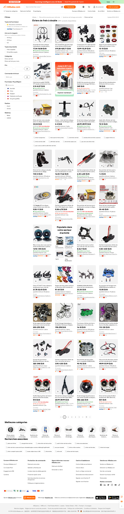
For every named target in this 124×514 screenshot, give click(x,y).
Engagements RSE (9, 471)
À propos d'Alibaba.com (11, 460)
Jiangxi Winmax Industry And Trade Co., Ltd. (64, 370)
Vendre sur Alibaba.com (106, 464)
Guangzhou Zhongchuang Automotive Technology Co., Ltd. (42, 254)
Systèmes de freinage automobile (72, 17)
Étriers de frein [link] (89, 17)
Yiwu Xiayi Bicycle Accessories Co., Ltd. (86, 297)
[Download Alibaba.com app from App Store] (100, 497)
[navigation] (17, 217)
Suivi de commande (105, 471)
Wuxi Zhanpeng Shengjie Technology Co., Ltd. (86, 216)
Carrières (6, 474)
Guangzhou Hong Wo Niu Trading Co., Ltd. (86, 91)
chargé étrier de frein (26, 443)
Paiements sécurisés (33, 464)
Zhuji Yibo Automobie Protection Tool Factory (64, 128)
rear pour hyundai (59, 447)
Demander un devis (57, 469)
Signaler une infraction (82, 481)
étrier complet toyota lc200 (15, 451)
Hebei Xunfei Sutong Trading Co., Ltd (42, 296)
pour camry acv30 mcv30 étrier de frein (45, 145)
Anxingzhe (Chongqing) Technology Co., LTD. (64, 293)
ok (27, 68)
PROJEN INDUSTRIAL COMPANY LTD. (64, 178)
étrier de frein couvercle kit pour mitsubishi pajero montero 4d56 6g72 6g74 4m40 (29, 447)
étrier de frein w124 (40, 141)
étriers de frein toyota (72, 451)
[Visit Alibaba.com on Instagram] (112, 485)
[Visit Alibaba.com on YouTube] (115, 485)
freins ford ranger (104, 447)
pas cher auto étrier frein (88, 141)
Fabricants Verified (57, 466)
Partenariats (103, 478)
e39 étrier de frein (55, 141)
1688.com (43, 505)
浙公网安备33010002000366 (91, 511)
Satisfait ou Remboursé (34, 467)
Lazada (62, 505)
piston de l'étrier (12, 443)
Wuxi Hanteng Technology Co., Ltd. (42, 131)
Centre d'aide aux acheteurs (84, 464)
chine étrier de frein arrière (45, 443)
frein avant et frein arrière (57, 137)
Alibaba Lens (12, 497)
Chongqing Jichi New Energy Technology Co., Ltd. (108, 333)
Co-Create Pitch (8, 467)
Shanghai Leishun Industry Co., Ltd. (86, 129)
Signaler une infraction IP (83, 478)
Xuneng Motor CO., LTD (105, 90)
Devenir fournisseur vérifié (107, 474)
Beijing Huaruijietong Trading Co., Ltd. (108, 215)
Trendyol (81, 505)
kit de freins (49, 451)
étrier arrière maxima (74, 447)
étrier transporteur (40, 137)
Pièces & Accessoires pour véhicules (49, 17)
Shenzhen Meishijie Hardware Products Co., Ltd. (86, 254)
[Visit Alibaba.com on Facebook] (101, 485)
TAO (76, 505)
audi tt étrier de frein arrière (64, 443)
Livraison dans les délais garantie (37, 471)
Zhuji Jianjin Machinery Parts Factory (108, 254)
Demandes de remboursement (84, 474)
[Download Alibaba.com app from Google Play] (114, 497)
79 (86, 417)
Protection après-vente (34, 474)
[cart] (89, 7)
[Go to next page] (90, 417)
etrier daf (59, 451)
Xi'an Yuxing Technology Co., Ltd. (42, 94)
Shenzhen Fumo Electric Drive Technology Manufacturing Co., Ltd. (64, 331)
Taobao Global (69, 505)
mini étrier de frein (74, 137)
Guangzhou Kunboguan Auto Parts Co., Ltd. (86, 367)
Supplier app (49, 497)
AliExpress (36, 505)
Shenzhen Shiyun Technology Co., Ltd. (42, 333)
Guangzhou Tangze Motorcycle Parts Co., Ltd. (42, 214)
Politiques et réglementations (36, 483)
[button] (62, 7)
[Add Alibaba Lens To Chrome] (29, 497)
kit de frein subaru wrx (70, 141)
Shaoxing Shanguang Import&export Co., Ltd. (64, 219)
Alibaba (34, 17)
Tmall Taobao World (53, 505)
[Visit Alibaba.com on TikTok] (119, 485)
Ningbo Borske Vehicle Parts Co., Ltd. (86, 331)
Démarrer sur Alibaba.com (107, 467)
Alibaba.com (90, 497)
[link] (121, 496)
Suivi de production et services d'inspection (36, 478)
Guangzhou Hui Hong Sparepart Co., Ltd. (86, 52)
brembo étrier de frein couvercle (92, 137)
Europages (88, 505)
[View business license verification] (78, 511)
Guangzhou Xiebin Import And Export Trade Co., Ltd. (64, 52)
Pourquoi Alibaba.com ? (10, 464)
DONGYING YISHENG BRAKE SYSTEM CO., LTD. (108, 55)
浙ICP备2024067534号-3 (108, 511)
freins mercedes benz (82, 443)
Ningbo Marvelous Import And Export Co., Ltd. (86, 179)
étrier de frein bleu (90, 447)
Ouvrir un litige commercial (83, 471)
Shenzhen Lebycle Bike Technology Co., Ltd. (42, 56)
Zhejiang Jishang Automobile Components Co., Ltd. (108, 178)
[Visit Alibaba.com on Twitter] (108, 485)
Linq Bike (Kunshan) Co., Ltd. (41, 178)
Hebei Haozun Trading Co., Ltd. (41, 367)
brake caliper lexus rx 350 (33, 451)
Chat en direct (80, 467)
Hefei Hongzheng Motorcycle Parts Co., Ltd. (108, 296)
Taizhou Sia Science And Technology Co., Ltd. (108, 129)
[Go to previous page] (61, 417)
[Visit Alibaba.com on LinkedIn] (105, 485)
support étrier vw (110, 137)
